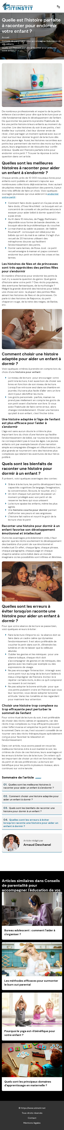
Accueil (5, 37)
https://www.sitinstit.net (33, 1108)
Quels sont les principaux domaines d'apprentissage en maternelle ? (27, 1083)
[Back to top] (55, 1121)
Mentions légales (32, 1122)
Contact (32, 1118)
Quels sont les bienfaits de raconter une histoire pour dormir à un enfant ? (29, 809)
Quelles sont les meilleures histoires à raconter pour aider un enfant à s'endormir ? (28, 786)
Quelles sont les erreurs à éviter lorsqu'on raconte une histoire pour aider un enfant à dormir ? (30, 823)
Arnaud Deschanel (37, 845)
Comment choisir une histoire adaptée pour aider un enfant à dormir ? (31, 798)
